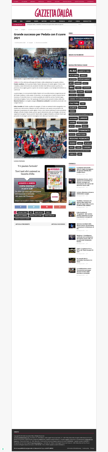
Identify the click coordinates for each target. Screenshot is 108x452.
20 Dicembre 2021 (21, 42)
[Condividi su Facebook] (21, 206)
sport (72, 147)
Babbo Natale (39, 212)
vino (79, 154)
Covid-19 (81, 95)
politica (72, 134)
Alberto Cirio (84, 71)
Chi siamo (16, 1)
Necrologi (41, 1)
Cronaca (62, 21)
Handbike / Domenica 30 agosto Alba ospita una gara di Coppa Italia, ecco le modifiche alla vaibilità (85, 203)
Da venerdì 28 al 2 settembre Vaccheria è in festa (84, 260)
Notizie (44, 21)
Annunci (49, 1)
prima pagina (81, 134)
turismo (87, 147)
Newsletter (87, 21)
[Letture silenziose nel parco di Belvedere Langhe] (72, 195)
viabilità (73, 154)
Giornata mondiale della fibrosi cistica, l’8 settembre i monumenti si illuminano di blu (85, 226)
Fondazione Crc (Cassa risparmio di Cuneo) (81, 114)
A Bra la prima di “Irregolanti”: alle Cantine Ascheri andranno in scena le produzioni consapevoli (85, 215)
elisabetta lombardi (21, 215)
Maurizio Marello (82, 122)
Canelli (48, 212)
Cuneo (83, 103)
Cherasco (72, 91)
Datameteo (73, 107)
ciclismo (80, 91)
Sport (70, 21)
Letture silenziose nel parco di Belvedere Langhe (85, 193)
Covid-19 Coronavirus (80, 99)
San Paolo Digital (25, 443)
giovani (73, 118)
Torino (78, 147)
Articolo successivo (58, 224)
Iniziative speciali (67, 1)
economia (82, 107)
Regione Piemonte (79, 138)
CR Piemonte (90, 1)
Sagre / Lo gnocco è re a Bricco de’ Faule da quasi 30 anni (85, 250)
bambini (78, 83)
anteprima (73, 79)
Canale (78, 88)
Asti (31, 212)
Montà (78, 126)
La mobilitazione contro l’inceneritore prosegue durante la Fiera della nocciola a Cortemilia (84, 271)
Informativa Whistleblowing (74, 448)
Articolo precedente (23, 224)
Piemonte (84, 130)
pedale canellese (50, 215)
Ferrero (72, 111)
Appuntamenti (84, 79)
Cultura (53, 21)
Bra (21, 21)
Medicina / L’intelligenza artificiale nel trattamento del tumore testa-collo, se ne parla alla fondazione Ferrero (85, 238)
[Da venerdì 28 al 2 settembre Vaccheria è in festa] (72, 262)
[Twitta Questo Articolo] (34, 206)
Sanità (80, 143)
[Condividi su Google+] (60, 206)
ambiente (83, 75)
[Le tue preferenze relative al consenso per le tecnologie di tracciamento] (3, 449)
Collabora (24, 1)
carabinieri (86, 88)
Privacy (92, 448)
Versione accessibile (41, 42)
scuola (88, 143)
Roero (36, 21)
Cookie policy (85, 448)
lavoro (72, 122)
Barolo (85, 83)
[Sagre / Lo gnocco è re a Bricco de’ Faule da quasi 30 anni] (72, 252)
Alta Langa (74, 75)
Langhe (28, 21)
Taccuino (57, 1)
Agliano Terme (22, 212)
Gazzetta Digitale (79, 1)
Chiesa (78, 21)
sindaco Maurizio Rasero (22, 219)
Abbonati (32, 1)
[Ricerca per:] (85, 24)
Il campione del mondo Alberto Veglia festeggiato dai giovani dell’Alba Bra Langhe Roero (85, 170)
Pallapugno (73, 130)
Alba (15, 21)
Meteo (72, 126)
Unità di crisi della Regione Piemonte (80, 150)
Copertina (73, 95)
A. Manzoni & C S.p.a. (39, 448)
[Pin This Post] (47, 206)
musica (84, 126)
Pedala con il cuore (36, 215)
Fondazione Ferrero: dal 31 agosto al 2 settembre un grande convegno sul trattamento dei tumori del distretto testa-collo (85, 182)
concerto (88, 91)
